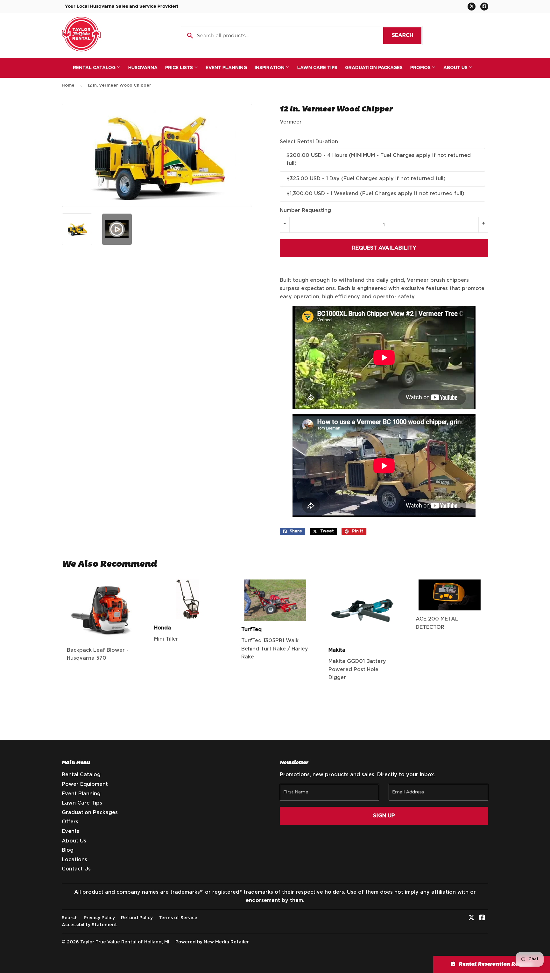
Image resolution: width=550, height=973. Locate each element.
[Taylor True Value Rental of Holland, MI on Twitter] (471, 918)
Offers (70, 821)
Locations (74, 859)
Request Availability (384, 248)
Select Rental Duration (309, 141)
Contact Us (76, 868)
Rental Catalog (95, 68)
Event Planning (226, 68)
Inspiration (270, 68)
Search (406, 35)
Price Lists (179, 68)
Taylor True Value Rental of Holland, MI (124, 942)
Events (70, 831)
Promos (421, 68)
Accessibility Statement (89, 925)
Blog (68, 850)
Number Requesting (305, 210)
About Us (456, 68)
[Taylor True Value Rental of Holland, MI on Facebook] (482, 918)
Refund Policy (137, 918)
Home (68, 85)
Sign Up (384, 815)
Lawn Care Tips (317, 68)
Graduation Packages (374, 68)
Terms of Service (178, 918)
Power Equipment (85, 784)
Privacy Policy (99, 918)
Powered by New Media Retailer (212, 942)
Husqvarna (143, 68)
